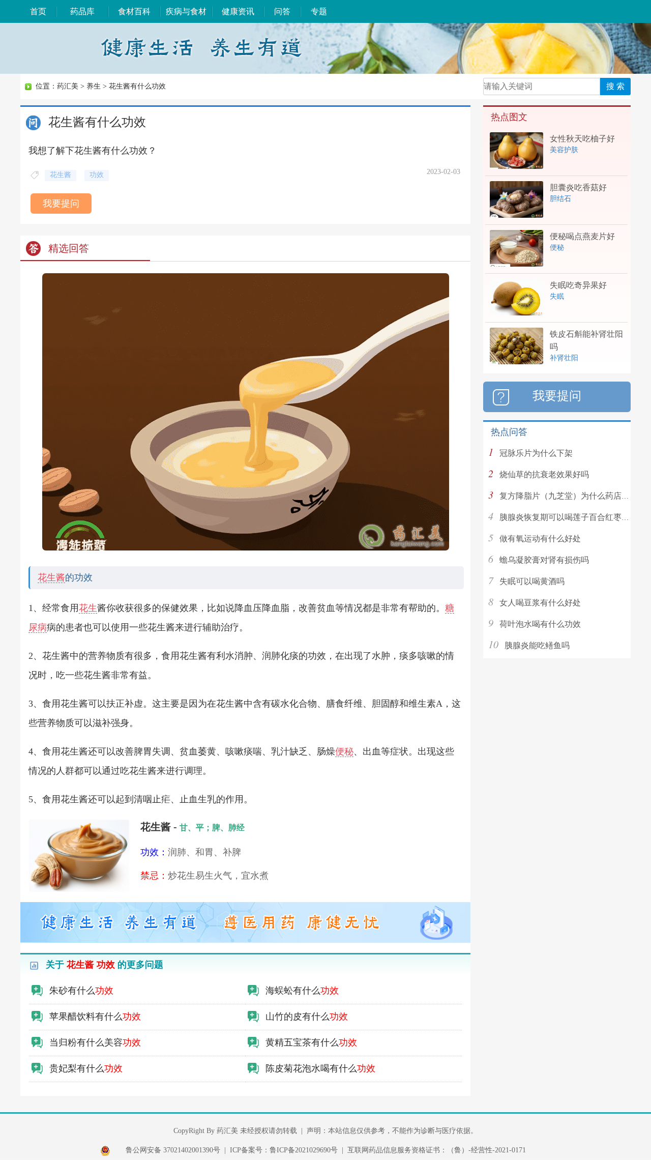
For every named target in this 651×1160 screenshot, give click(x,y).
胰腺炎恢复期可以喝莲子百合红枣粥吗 (568, 517)
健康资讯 (238, 11)
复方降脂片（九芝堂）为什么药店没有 (568, 495)
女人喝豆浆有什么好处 (540, 602)
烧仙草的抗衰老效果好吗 (544, 474)
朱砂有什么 (81, 990)
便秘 (344, 751)
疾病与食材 (186, 11)
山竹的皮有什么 (306, 1016)
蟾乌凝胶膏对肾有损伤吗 (544, 560)
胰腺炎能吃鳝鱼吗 (537, 645)
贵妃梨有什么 (86, 1068)
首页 (38, 11)
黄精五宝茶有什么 (311, 1042)
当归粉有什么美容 (95, 1042)
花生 (88, 608)
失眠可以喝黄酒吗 (532, 581)
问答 (282, 11)
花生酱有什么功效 (137, 86)
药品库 (82, 11)
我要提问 (61, 203)
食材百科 (134, 11)
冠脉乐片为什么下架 (536, 453)
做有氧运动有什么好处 (540, 538)
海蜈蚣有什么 (302, 990)
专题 (319, 11)
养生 (93, 86)
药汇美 (67, 86)
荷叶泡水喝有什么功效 (540, 624)
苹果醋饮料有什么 (95, 1016)
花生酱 (51, 577)
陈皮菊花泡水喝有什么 (320, 1068)
